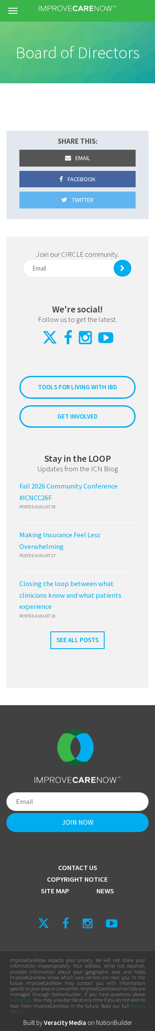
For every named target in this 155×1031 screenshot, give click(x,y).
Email (82, 158)
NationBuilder (114, 1022)
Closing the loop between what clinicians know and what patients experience (70, 595)
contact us (20, 999)
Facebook (81, 179)
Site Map (55, 890)
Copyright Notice (77, 879)
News (105, 890)
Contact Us (77, 867)
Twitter (82, 200)
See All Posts (77, 640)
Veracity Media (65, 1022)
